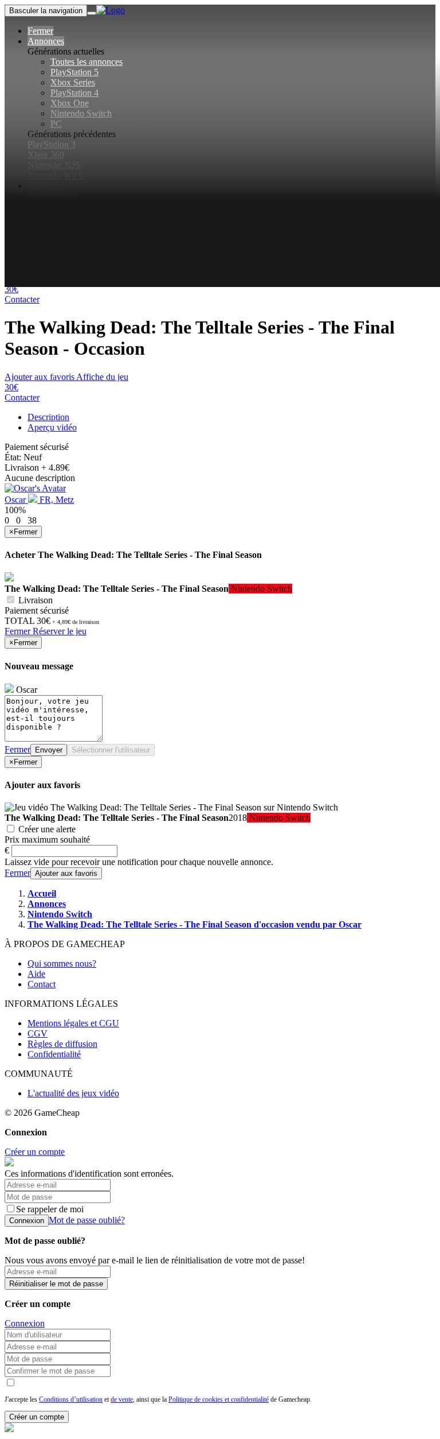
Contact (42, 984)
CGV (38, 1033)
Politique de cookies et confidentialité (218, 1399)
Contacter (22, 299)
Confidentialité (54, 1054)
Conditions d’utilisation (71, 1399)
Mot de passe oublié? (87, 1220)
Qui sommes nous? (62, 963)
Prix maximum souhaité (47, 839)
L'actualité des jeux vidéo (73, 1093)
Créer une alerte (46, 829)
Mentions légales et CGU (73, 1023)
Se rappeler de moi (50, 1209)
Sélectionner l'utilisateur (111, 750)
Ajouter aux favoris (39, 377)
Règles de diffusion (62, 1044)
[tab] (48, 417)
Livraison (34, 600)
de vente (122, 1399)
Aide (36, 974)
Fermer (19, 631)
